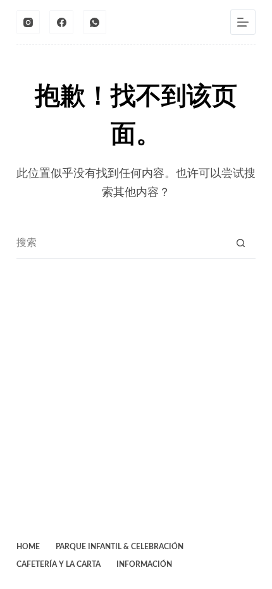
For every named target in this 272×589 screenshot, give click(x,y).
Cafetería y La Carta (58, 564)
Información (144, 564)
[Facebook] (61, 22)
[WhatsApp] (95, 22)
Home (28, 546)
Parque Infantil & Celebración (119, 546)
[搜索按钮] (240, 243)
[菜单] (243, 22)
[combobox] (120, 242)
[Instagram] (28, 22)
